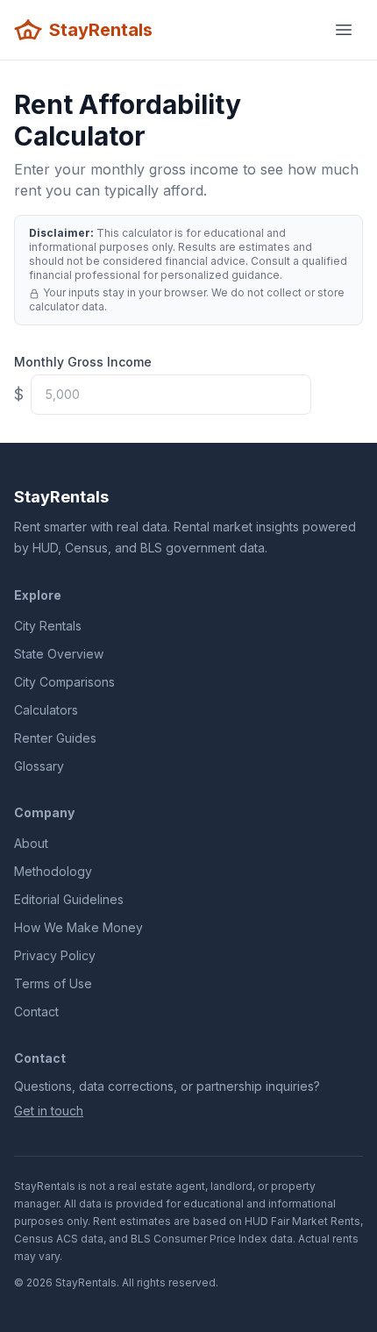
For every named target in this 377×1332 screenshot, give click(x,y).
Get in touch (48, 1110)
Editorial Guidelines (69, 899)
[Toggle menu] (343, 30)
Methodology (53, 871)
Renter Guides (55, 737)
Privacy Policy (55, 955)
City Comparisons (64, 681)
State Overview (58, 653)
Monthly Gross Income (83, 361)
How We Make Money (78, 927)
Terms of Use (53, 983)
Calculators (46, 709)
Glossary (39, 766)
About (31, 843)
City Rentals (48, 625)
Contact (36, 1011)
